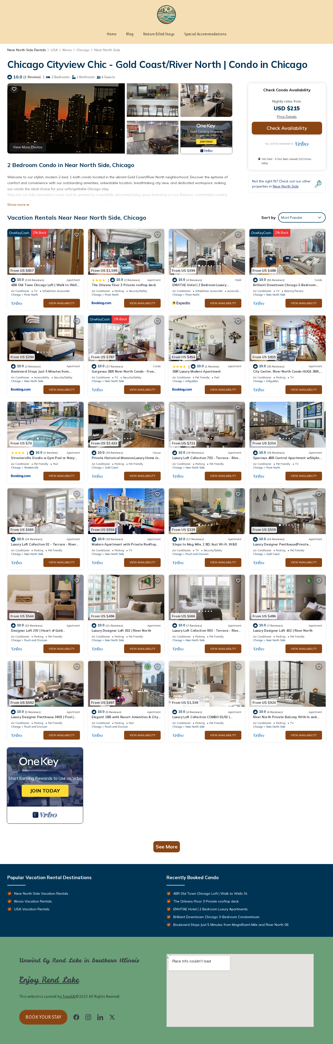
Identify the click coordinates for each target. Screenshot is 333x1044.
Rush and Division (197, 554)
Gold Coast (111, 467)
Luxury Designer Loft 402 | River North (283, 630)
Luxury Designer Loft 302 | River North (121, 630)
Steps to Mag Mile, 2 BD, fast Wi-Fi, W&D (204, 544)
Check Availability (287, 128)
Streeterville (31, 467)
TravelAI (69, 996)
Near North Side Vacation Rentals (41, 893)
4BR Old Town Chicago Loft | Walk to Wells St (210, 893)
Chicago (83, 50)
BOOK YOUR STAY (43, 1017)
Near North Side (107, 50)
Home (111, 34)
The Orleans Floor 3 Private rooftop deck (124, 285)
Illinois (67, 50)
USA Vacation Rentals (31, 909)
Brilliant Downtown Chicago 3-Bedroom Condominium (216, 917)
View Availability (62, 303)
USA (54, 50)
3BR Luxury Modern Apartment (196, 371)
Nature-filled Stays (159, 34)
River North (31, 294)
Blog (129, 34)
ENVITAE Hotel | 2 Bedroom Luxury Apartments (210, 909)
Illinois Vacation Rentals (33, 901)
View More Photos (27, 147)
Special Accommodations (205, 34)
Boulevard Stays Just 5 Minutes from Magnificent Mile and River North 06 (230, 924)
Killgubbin (192, 381)
